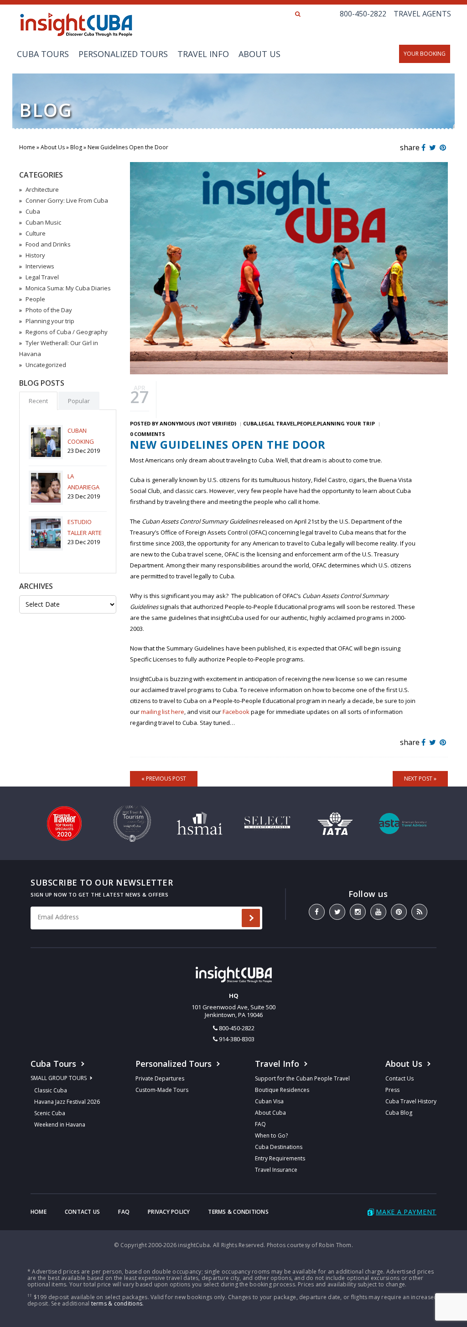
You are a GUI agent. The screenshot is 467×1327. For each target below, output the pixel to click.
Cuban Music (43, 222)
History (35, 255)
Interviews (40, 266)
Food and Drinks (48, 244)
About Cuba (270, 1113)
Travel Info (203, 53)
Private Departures (159, 1078)
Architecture (42, 189)
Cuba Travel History (410, 1101)
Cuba (33, 211)
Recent (38, 401)
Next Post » (420, 778)
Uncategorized (46, 365)
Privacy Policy (169, 1212)
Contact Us (399, 1078)
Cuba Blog (398, 1113)
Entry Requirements (280, 1158)
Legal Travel (42, 277)
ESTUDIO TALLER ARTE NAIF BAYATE (84, 533)
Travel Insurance (276, 1170)
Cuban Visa (269, 1101)
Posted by (183, 423)
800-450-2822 (363, 14)
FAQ (260, 1124)
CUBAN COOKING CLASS (80, 441)
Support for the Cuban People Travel (302, 1078)
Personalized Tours (123, 53)
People (35, 299)
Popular (79, 401)
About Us (259, 53)
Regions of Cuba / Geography (67, 332)
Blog (76, 147)
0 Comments (147, 433)
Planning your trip (50, 321)
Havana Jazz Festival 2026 (67, 1102)
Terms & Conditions (238, 1212)
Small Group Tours (59, 1078)
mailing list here (162, 712)
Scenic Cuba (49, 1113)
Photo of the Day (49, 310)
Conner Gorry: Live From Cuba (67, 200)
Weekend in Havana (59, 1124)
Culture (36, 233)
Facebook (236, 712)
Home (27, 147)
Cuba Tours (43, 53)
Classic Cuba (50, 1090)
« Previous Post (163, 778)
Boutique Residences (282, 1090)
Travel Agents (422, 14)
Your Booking (425, 54)
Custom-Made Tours (161, 1090)
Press (392, 1090)
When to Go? (271, 1135)
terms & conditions (116, 1303)
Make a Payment (406, 1211)
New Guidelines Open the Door (228, 444)
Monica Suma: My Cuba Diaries (68, 288)
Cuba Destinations (278, 1147)
